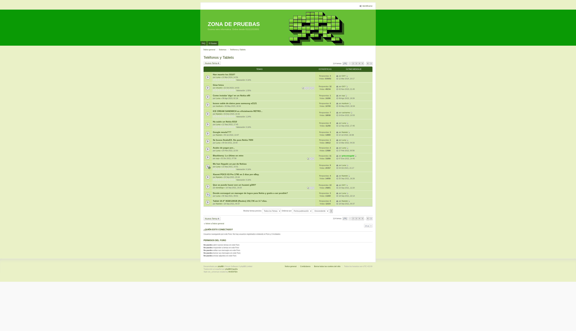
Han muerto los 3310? (224, 74)
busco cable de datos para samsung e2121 (235, 103)
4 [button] (359, 63)
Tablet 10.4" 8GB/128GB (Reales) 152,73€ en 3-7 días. (240, 201)
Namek (219, 114)
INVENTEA (232, 272)
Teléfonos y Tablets (219, 57)
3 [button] (356, 63)
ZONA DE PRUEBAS (234, 24)
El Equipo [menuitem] (213, 43)
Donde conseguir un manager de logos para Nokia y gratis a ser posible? (250, 193)
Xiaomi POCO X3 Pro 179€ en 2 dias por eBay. (236, 174)
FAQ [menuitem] (203, 43)
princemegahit (348, 156)
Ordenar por (287, 211)
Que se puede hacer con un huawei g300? (234, 185)
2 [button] (353, 63)
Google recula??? (222, 132)
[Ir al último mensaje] (347, 76)
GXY (344, 76)
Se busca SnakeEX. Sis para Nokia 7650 (233, 140)
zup (343, 96)
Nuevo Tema (211, 63)
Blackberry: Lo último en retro (228, 155)
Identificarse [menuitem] (367, 6)
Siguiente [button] (371, 63)
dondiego (220, 188)
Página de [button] (345, 63)
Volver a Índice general (214, 224)
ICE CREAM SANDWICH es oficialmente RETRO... (237, 111)
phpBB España (231, 269)
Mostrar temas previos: (252, 211)
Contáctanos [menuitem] (305, 266)
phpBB (220, 266)
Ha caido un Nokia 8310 (225, 121)
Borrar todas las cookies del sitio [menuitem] (327, 266)
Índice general (291, 266)
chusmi (219, 88)
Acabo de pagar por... (224, 148)
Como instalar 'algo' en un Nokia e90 (231, 95)
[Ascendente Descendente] (321, 211)
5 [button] (362, 63)
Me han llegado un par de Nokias (230, 164)
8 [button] (367, 63)
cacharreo (346, 113)
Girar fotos (218, 85)
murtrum (219, 106)
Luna (218, 77)
